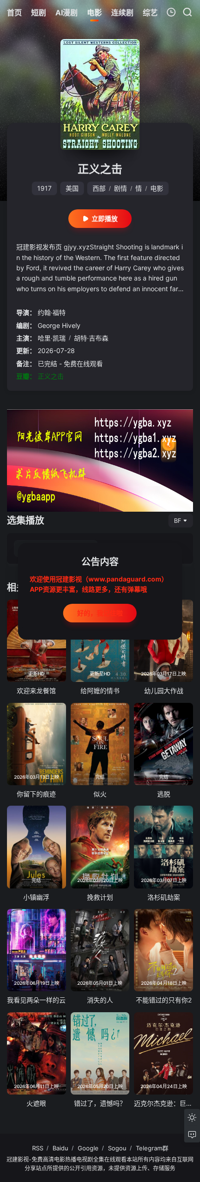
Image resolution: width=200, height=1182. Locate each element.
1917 (44, 188)
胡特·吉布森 (91, 338)
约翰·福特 (52, 312)
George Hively (59, 325)
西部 (99, 188)
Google (88, 1148)
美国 (72, 188)
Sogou (117, 1148)
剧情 (120, 188)
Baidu (60, 1148)
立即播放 (105, 218)
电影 (156, 188)
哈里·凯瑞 (52, 338)
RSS (37, 1148)
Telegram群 (152, 1148)
